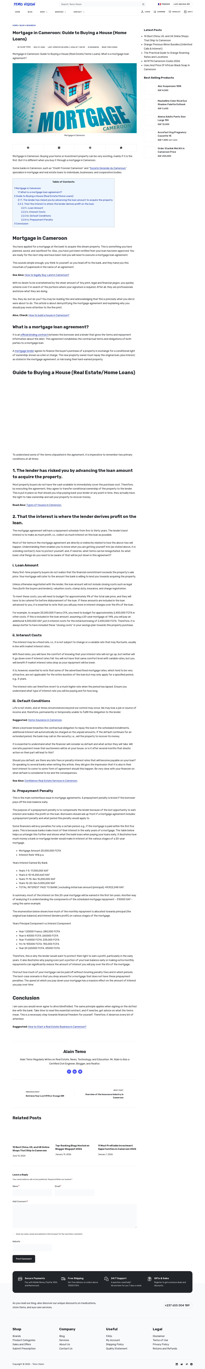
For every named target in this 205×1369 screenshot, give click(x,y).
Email (58, 1186)
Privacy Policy (161, 1344)
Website (16, 1241)
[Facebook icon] (69, 1072)
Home (17, 12)
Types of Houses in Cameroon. (44, 505)
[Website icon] (80, 1072)
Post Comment (24, 1259)
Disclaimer (159, 1336)
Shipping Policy (115, 1344)
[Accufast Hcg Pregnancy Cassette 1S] (149, 136)
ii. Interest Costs (33, 211)
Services (59, 12)
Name (16, 1186)
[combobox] (100, 4)
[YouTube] (191, 1364)
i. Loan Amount (32, 208)
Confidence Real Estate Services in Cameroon (51, 780)
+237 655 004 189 (181, 4)
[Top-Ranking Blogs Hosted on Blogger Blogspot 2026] (74, 1134)
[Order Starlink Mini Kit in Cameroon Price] (149, 152)
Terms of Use (160, 1340)
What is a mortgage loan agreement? (40, 192)
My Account (113, 1340)
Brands (17, 1336)
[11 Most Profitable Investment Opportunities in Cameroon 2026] (117, 1134)
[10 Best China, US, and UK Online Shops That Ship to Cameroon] (32, 1135)
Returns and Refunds (165, 1348)
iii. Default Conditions (36, 215)
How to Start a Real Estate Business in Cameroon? (57, 1026)
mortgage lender (24, 350)
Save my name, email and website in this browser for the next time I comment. (49, 1234)
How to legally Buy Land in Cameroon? (47, 275)
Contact (77, 12)
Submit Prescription (24, 1348)
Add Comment (20, 1201)
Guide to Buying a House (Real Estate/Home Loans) (43, 196)
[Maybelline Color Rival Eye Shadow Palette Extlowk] (149, 104)
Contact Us (65, 1348)
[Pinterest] (90, 147)
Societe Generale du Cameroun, (108, 168)
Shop (42, 12)
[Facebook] (28, 147)
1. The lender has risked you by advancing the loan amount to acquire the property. (65, 200)
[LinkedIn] (177, 1364)
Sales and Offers (22, 1344)
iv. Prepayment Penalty (37, 219)
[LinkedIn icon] (75, 1072)
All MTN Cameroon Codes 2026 (162, 61)
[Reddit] (182, 1364)
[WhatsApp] (121, 147)
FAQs (109, 1336)
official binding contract (34, 334)
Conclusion (21, 223)
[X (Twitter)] (59, 147)
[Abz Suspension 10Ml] (149, 88)
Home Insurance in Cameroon (45, 720)
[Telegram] (186, 1364)
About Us (64, 1344)
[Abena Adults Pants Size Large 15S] (149, 120)
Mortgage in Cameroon (27, 188)
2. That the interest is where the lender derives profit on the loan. (56, 203)
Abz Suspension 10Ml (169, 86)
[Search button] (143, 4)
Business (31, 25)
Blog (30, 12)
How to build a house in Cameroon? (49, 315)
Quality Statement (116, 1348)
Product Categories (24, 1340)
